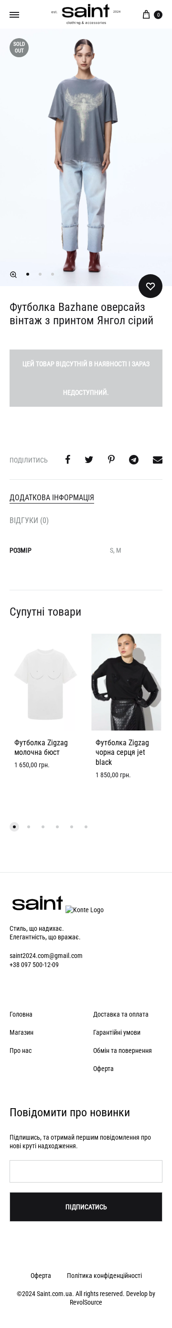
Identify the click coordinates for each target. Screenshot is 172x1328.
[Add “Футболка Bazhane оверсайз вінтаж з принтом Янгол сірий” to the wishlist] (150, 286)
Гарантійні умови (116, 1032)
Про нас (21, 1050)
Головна (21, 1014)
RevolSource (86, 1302)
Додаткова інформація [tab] (52, 497)
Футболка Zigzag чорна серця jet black (122, 752)
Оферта (103, 1068)
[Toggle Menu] (14, 14)
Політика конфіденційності (104, 1275)
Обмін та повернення (122, 1050)
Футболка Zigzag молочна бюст (41, 747)
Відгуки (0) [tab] (29, 520)
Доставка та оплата (121, 1014)
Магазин (21, 1032)
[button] (13, 274)
